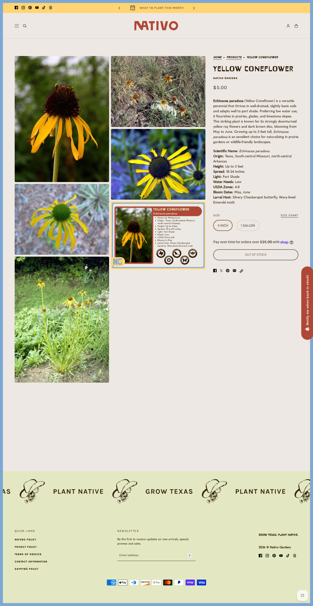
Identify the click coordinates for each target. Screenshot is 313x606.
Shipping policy (26, 569)
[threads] (50, 7)
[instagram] (23, 7)
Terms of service (28, 554)
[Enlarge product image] (62, 119)
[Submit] (189, 555)
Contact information (31, 561)
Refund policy (25, 539)
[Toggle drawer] (17, 25)
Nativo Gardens (225, 78)
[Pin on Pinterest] (227, 270)
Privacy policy (26, 547)
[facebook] (16, 7)
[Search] (25, 26)
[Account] (288, 26)
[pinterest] (30, 7)
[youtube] (37, 7)
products (234, 57)
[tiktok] (43, 7)
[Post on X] (221, 270)
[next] (193, 8)
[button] (241, 270)
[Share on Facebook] (215, 270)
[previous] (119, 8)
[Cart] (296, 26)
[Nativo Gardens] (156, 26)
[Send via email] (234, 270)
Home (217, 57)
